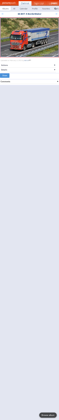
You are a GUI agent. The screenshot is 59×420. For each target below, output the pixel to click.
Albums (5, 8)
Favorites (46, 8)
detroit (26, 60)
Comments (5, 81)
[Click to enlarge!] (29, 37)
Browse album (48, 415)
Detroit (25, 3)
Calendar (23, 8)
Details (4, 70)
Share (4, 75)
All (14, 8)
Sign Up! (39, 3)
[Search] (55, 8)
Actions (4, 65)
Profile (35, 8)
